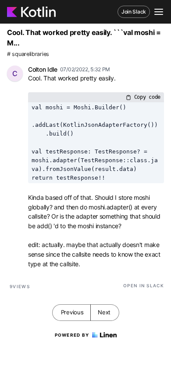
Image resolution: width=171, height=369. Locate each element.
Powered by (72, 335)
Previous (72, 312)
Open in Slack (143, 285)
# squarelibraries (28, 54)
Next (104, 312)
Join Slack (133, 11)
